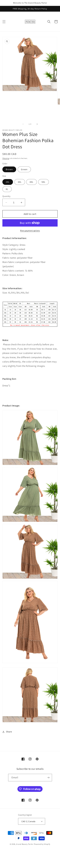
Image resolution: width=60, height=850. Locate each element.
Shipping (5, 158)
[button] (4, 21)
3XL (20, 182)
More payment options (30, 230)
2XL (8, 182)
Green (24, 169)
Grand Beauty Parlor (24, 844)
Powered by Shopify (42, 844)
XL (7, 189)
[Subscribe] (48, 777)
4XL (31, 182)
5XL (43, 182)
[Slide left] (23, 124)
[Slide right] (37, 124)
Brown (9, 169)
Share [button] (9, 731)
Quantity (6, 196)
